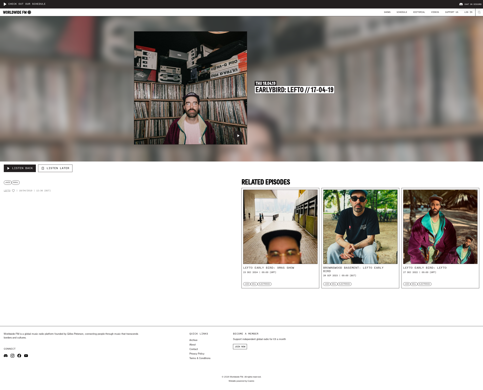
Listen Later (58, 168)
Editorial (419, 12)
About (192, 345)
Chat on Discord (473, 4)
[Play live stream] (5, 4)
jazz (7, 182)
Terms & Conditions (199, 358)
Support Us (451, 12)
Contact (193, 349)
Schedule (402, 12)
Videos (435, 12)
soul (15, 182)
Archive (193, 340)
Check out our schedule (27, 4)
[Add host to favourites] (13, 190)
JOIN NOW (240, 346)
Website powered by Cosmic (241, 381)
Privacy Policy (196, 354)
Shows (387, 12)
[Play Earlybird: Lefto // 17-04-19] (238, 136)
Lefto (7, 190)
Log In (468, 12)
